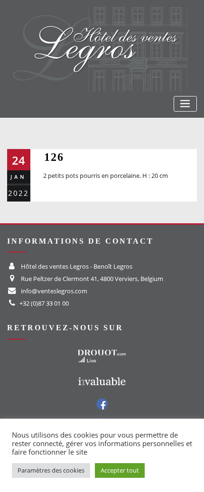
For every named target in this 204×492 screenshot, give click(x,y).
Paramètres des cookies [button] (51, 470)
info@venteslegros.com (54, 291)
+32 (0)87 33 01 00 (44, 303)
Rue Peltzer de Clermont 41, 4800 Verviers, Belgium (92, 278)
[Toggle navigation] (185, 104)
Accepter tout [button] (120, 470)
